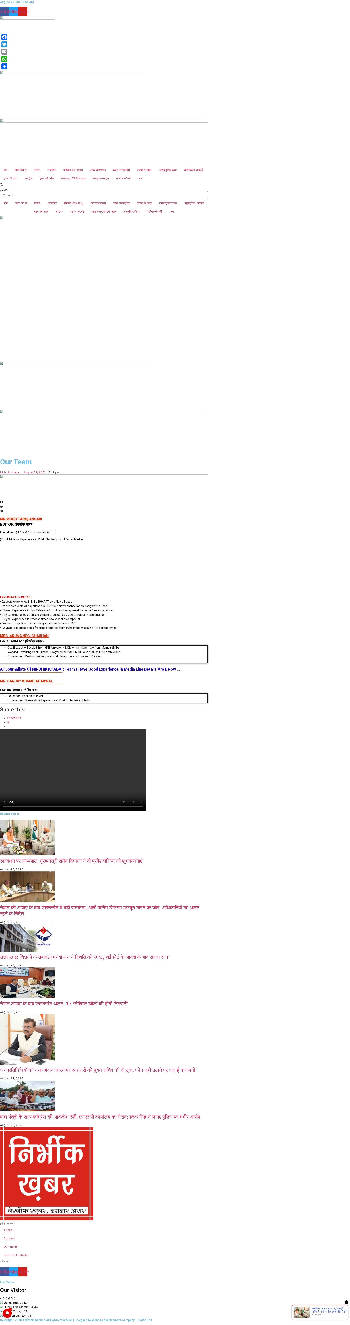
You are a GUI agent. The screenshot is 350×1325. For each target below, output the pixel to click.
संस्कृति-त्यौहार (101, 178)
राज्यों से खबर (144, 170)
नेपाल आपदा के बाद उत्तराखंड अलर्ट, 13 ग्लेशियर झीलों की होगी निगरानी (64, 1003)
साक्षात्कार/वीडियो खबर (73, 178)
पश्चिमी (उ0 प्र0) (73, 170)
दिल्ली (37, 170)
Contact (9, 1238)
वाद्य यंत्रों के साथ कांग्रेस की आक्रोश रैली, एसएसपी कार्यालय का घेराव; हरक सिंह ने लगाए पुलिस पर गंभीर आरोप (100, 1117)
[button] (104, 185)
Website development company (113, 1320)
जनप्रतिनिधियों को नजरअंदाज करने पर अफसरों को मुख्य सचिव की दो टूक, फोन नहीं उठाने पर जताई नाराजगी (97, 1070)
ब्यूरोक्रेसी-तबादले (193, 170)
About (8, 1230)
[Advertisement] (104, 569)
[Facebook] (4, 37)
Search (4, 189)
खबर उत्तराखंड (98, 170)
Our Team (10, 1247)
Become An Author (17, 1255)
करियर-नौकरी (123, 178)
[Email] (4, 51)
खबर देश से (21, 170)
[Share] (4, 66)
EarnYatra (7, 1282)
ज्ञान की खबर (11, 178)
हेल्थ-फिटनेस (47, 178)
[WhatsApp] (4, 59)
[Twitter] (4, 44)
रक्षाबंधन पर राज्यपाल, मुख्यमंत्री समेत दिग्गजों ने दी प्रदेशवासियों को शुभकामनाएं (71, 861)
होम (5, 170)
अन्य (141, 178)
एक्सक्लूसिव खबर (168, 170)
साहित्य (28, 178)
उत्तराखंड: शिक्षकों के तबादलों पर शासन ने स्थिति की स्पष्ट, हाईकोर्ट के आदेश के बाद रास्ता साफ (84, 957)
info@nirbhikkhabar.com (30, 1223)
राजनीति (51, 170)
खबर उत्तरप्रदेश (121, 170)
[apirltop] (104, 477)
